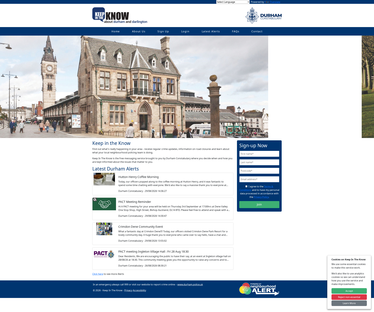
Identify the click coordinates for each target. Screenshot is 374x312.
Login (185, 31)
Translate (275, 2)
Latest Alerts (211, 31)
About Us (138, 31)
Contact (256, 31)
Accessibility (139, 290)
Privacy (128, 290)
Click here (97, 274)
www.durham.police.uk (190, 284)
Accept (349, 291)
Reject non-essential (349, 297)
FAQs (235, 31)
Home (115, 31)
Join (259, 204)
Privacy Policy (261, 197)
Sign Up (163, 31)
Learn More (349, 303)
